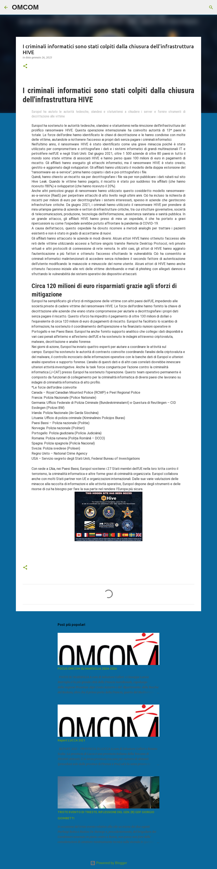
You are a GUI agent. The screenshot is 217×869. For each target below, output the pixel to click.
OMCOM (25, 7)
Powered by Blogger (111, 863)
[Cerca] (44, 7)
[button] (25, 66)
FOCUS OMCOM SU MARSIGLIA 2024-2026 (87, 668)
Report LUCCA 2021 (71, 740)
